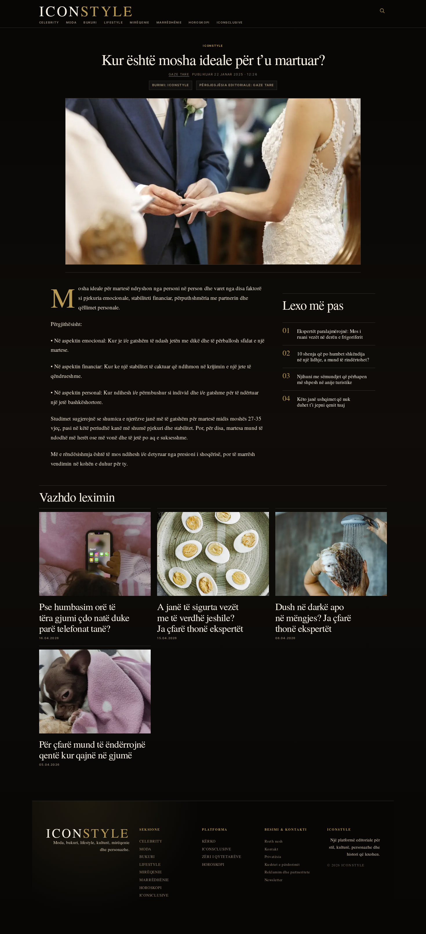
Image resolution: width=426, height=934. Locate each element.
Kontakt (271, 849)
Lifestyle (113, 22)
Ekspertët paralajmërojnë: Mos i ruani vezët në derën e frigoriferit (330, 334)
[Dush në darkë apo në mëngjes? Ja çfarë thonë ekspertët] (331, 554)
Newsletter (274, 879)
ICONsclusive (230, 22)
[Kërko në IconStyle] (382, 10)
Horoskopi (199, 22)
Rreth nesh (274, 841)
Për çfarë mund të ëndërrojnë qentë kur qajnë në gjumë (92, 749)
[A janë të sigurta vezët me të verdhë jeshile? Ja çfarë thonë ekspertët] (213, 554)
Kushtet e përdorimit (282, 864)
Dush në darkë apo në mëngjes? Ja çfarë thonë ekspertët (313, 617)
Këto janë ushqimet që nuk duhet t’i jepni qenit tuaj (323, 402)
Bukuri (90, 22)
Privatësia (273, 856)
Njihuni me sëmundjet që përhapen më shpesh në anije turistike (332, 379)
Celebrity (49, 22)
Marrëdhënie (169, 22)
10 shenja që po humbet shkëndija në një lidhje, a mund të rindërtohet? (333, 356)
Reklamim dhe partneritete (287, 872)
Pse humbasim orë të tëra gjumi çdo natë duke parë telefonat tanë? (84, 617)
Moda (71, 22)
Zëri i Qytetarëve (221, 856)
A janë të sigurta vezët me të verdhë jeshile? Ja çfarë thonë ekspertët (200, 617)
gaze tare (179, 74)
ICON (86, 10)
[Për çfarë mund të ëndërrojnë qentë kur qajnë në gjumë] (95, 691)
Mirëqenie (140, 22)
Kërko (209, 841)
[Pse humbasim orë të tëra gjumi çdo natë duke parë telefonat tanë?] (95, 554)
